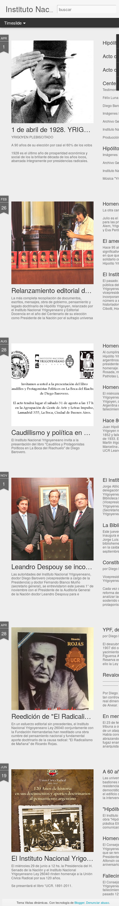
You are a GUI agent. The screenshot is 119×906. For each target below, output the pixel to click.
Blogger (79, 902)
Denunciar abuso (97, 902)
